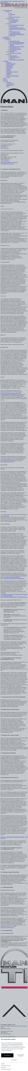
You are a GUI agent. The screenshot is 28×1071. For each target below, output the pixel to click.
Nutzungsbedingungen (6, 1069)
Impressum (3, 1067)
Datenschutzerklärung (5, 1065)
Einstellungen (14, 1060)
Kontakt (2, 1063)
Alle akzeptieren (7, 1055)
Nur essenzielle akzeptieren (20, 1055)
